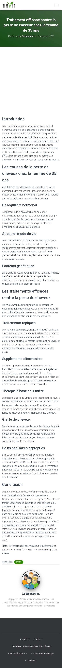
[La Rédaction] (31, 579)
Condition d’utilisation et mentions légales (31, 646)
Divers (18, 562)
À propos (24, 639)
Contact (38, 639)
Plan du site (31, 661)
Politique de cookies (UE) (42, 654)
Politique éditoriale (17, 654)
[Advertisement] (31, 79)
